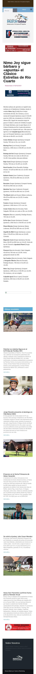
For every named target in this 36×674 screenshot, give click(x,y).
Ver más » (6, 372)
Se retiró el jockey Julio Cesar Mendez (17, 536)
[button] (31, 9)
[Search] (15, 10)
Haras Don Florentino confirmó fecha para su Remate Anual (17, 594)
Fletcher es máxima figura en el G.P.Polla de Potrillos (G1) (15, 350)
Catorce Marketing (19, 671)
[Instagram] (21, 5)
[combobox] (8, 10)
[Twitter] (18, 5)
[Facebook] (15, 5)
